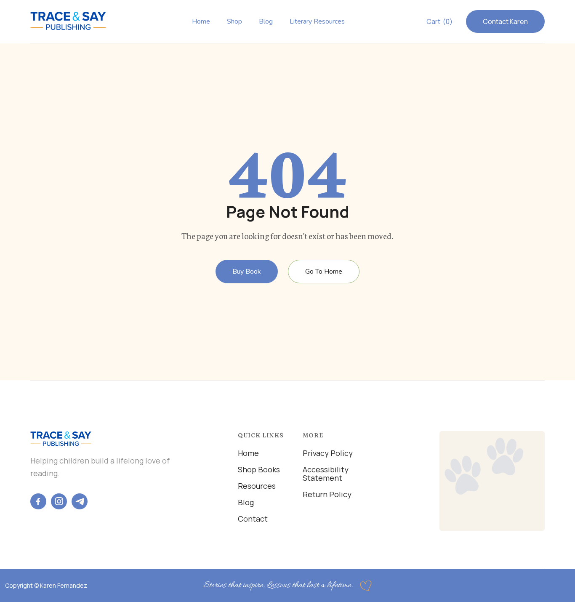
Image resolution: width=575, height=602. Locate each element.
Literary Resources (317, 22)
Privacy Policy (328, 453)
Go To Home (323, 271)
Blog (266, 22)
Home (201, 22)
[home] (68, 20)
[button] (439, 21)
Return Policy (327, 494)
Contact (253, 518)
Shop (234, 22)
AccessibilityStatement (326, 473)
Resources (257, 486)
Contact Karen (505, 21)
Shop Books (259, 469)
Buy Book (246, 271)
